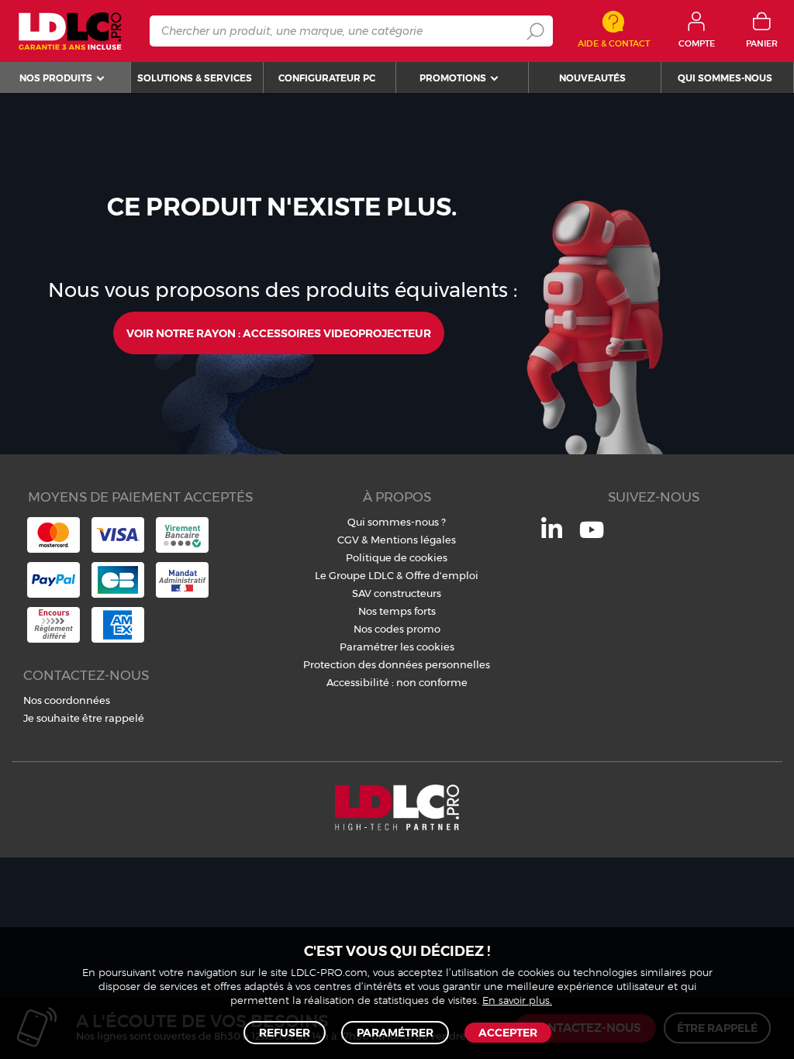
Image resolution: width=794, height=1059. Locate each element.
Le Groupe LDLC (354, 575)
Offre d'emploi (442, 575)
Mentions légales (413, 539)
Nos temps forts (397, 611)
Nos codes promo (397, 629)
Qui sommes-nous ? (396, 522)
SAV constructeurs (396, 593)
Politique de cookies (396, 557)
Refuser (284, 1033)
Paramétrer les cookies (397, 646)
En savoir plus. (517, 1001)
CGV (348, 539)
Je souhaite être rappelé (83, 718)
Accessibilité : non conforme (397, 682)
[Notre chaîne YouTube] (591, 538)
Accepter (507, 1033)
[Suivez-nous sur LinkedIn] (551, 534)
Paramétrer (395, 1033)
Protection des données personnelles (396, 664)
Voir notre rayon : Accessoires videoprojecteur (278, 333)
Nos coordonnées (66, 700)
